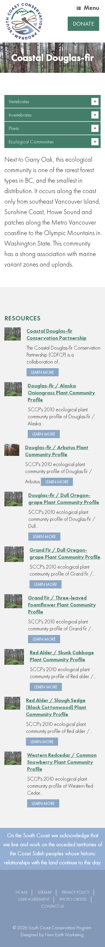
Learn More (42, 372)
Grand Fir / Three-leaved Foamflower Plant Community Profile (62, 604)
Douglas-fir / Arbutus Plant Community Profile (56, 451)
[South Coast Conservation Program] (24, 21)
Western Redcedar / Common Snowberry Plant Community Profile (62, 762)
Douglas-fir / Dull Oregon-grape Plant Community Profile (63, 498)
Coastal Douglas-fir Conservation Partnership (56, 334)
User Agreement (33, 899)
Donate (83, 23)
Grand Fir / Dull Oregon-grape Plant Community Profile (64, 553)
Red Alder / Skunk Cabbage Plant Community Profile (62, 656)
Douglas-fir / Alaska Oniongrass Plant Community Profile (61, 392)
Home (21, 892)
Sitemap (45, 892)
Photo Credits (73, 899)
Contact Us (52, 906)
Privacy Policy (75, 892)
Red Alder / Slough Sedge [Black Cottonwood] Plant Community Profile (56, 707)
